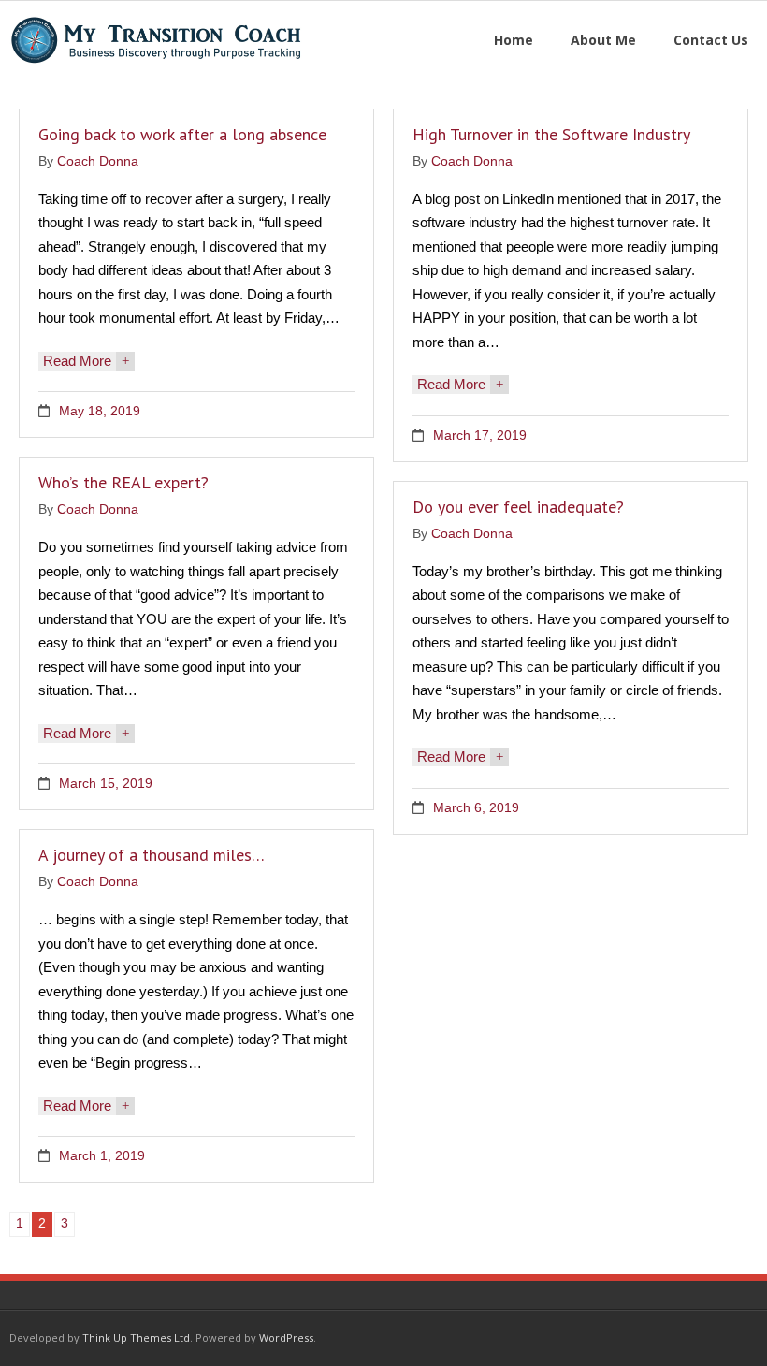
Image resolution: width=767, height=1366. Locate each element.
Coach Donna (97, 161)
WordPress (286, 1337)
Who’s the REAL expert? (123, 482)
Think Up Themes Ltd (136, 1337)
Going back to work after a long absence (182, 134)
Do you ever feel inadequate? (518, 506)
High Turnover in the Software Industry (551, 134)
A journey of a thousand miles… (151, 854)
